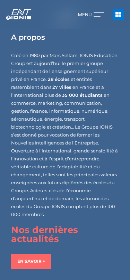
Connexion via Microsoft (118, 14)
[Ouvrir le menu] (98, 14)
